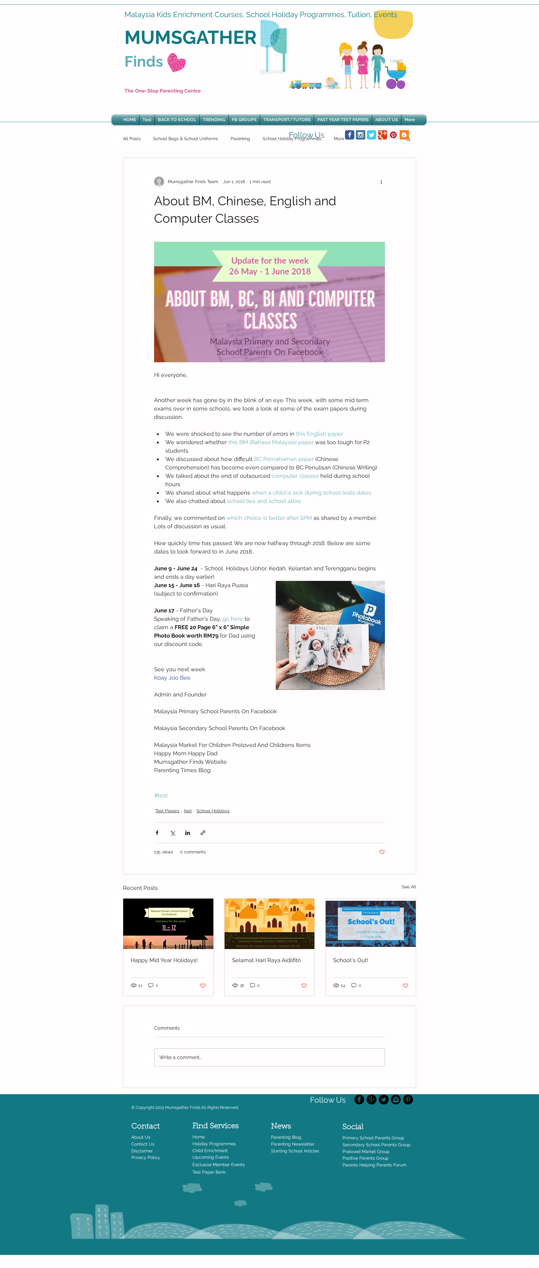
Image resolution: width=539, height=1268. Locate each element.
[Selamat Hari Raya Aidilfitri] (270, 924)
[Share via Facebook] (157, 833)
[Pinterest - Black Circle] (408, 1099)
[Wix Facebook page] (349, 135)
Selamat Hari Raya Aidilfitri (266, 960)
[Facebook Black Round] (359, 1099)
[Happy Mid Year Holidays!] (168, 924)
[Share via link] (203, 833)
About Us (140, 1137)
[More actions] (381, 181)
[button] (214, 120)
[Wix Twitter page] (371, 135)
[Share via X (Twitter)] (172, 833)
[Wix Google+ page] (382, 135)
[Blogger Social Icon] (404, 135)
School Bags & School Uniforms (185, 138)
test (188, 810)
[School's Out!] (371, 924)
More (339, 138)
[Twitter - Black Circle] (384, 1099)
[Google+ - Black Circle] (371, 1099)
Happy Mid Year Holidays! (164, 960)
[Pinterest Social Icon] (393, 135)
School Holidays (213, 810)
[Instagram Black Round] (396, 1099)
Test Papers (167, 810)
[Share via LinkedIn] (188, 833)
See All (409, 886)
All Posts (132, 138)
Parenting (240, 138)
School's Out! (350, 960)
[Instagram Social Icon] (360, 135)
